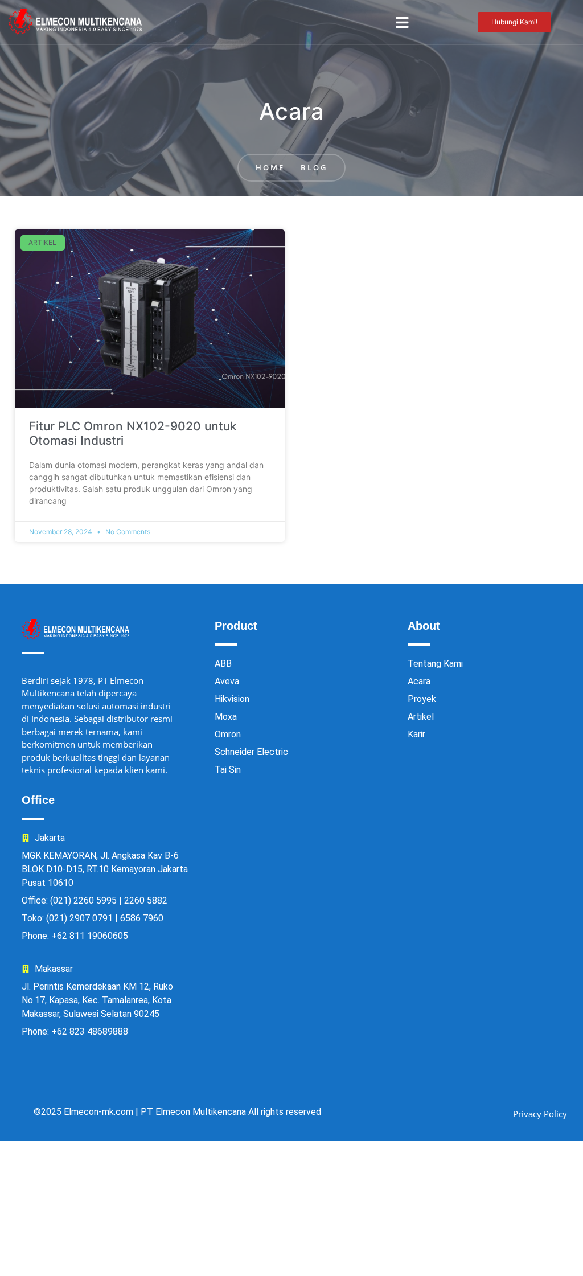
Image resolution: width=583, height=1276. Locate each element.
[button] (402, 22)
